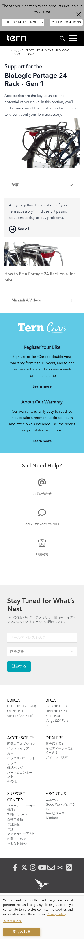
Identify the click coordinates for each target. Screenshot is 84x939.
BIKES (51, 700)
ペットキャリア (18, 748)
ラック (12, 763)
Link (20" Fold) (56, 711)
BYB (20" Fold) (56, 706)
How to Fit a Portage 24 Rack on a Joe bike (40, 277)
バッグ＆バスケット (21, 758)
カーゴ (12, 753)
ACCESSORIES (20, 738)
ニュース (52, 799)
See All (23, 229)
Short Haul (53, 715)
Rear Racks (45, 50)
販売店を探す (55, 743)
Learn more (42, 386)
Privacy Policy (56, 914)
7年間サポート (17, 814)
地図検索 (42, 554)
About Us (56, 794)
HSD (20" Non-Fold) (21, 706)
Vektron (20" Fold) (20, 715)
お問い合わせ (42, 493)
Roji (48, 725)
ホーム (15, 50)
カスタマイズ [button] (12, 921)
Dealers (54, 738)
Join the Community (42, 523)
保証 (10, 829)
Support (28, 50)
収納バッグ (15, 767)
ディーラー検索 (57, 757)
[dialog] (42, 917)
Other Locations (66, 22)
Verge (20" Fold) (57, 720)
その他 (12, 781)
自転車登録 (15, 819)
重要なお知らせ (18, 843)
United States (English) (23, 22)
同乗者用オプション (21, 743)
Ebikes (13, 700)
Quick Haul (15, 711)
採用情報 (52, 818)
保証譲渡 (13, 824)
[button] (73, 38)
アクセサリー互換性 (21, 834)
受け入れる (22, 932)
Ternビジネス (55, 813)
